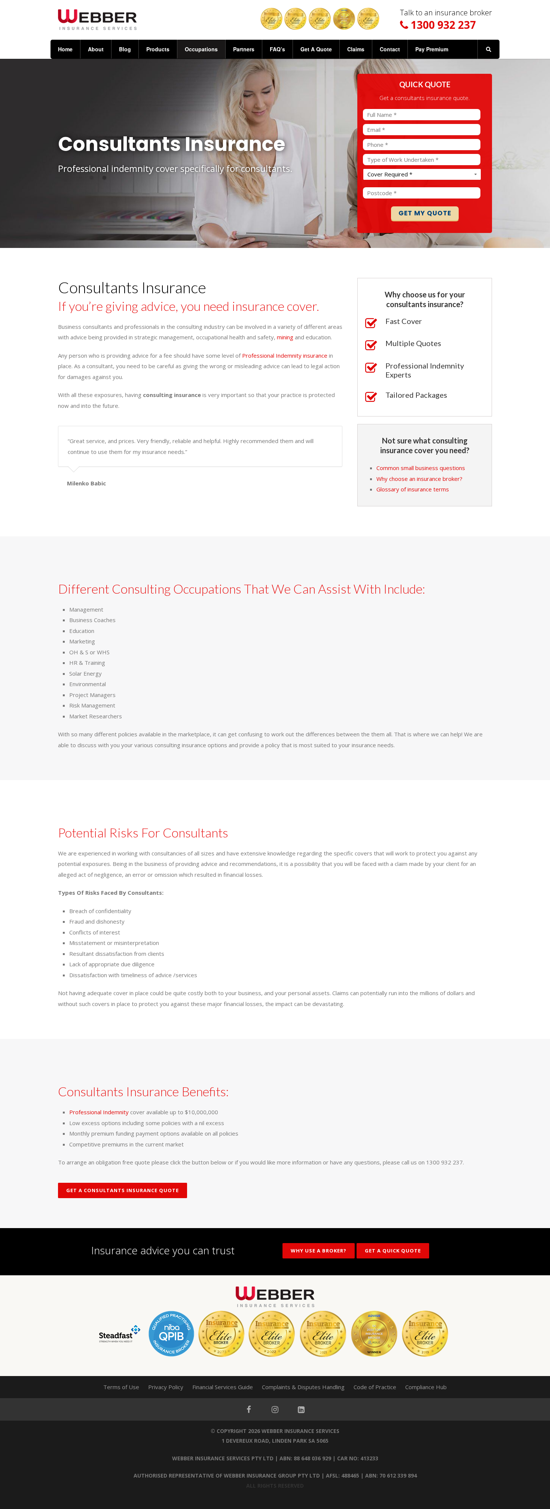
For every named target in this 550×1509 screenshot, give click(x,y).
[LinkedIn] (301, 1409)
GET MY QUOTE (424, 213)
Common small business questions (420, 468)
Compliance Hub (426, 1387)
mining (285, 337)
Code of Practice (375, 1387)
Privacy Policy (165, 1387)
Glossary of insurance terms (412, 489)
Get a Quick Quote (393, 1250)
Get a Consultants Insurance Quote (122, 1190)
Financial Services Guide (222, 1387)
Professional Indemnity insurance (284, 355)
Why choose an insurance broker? (419, 478)
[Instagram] (275, 1409)
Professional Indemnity (99, 1112)
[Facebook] (248, 1409)
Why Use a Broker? (318, 1250)
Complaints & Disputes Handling (303, 1387)
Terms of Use (121, 1387)
